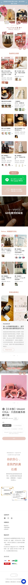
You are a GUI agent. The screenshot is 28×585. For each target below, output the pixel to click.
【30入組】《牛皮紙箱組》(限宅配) (13, 429)
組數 (3, 422)
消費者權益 (7, 527)
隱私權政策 (13, 582)
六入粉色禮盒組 (17, 425)
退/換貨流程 (20, 582)
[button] (2, 9)
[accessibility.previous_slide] (10, 355)
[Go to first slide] (24, 48)
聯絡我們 (6, 525)
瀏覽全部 (14, 173)
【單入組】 (7, 425)
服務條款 (7, 582)
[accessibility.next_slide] (17, 355)
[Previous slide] (20, 48)
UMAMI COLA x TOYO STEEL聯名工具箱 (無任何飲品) (13, 433)
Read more (8, 349)
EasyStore (20, 579)
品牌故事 (6, 529)
